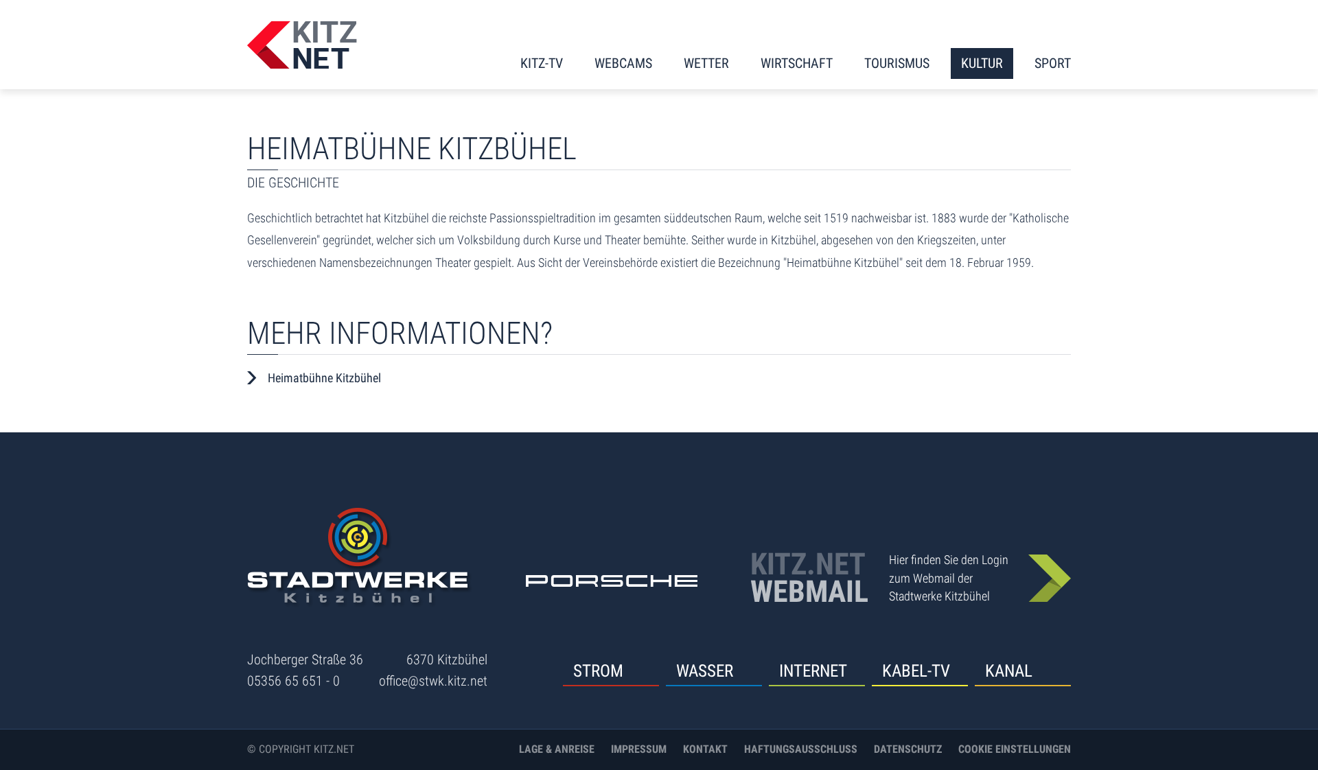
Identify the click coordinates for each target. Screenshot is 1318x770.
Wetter (706, 63)
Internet (813, 671)
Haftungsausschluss (800, 749)
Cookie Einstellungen (1014, 749)
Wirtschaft (797, 63)
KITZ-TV (541, 63)
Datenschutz (908, 749)
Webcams (623, 63)
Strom (598, 671)
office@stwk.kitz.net (433, 681)
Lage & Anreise (556, 749)
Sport (1052, 63)
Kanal (1008, 671)
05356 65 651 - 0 (293, 681)
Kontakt (705, 749)
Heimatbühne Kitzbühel (324, 378)
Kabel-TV (916, 671)
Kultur (982, 63)
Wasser (704, 671)
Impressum (639, 749)
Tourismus (896, 63)
